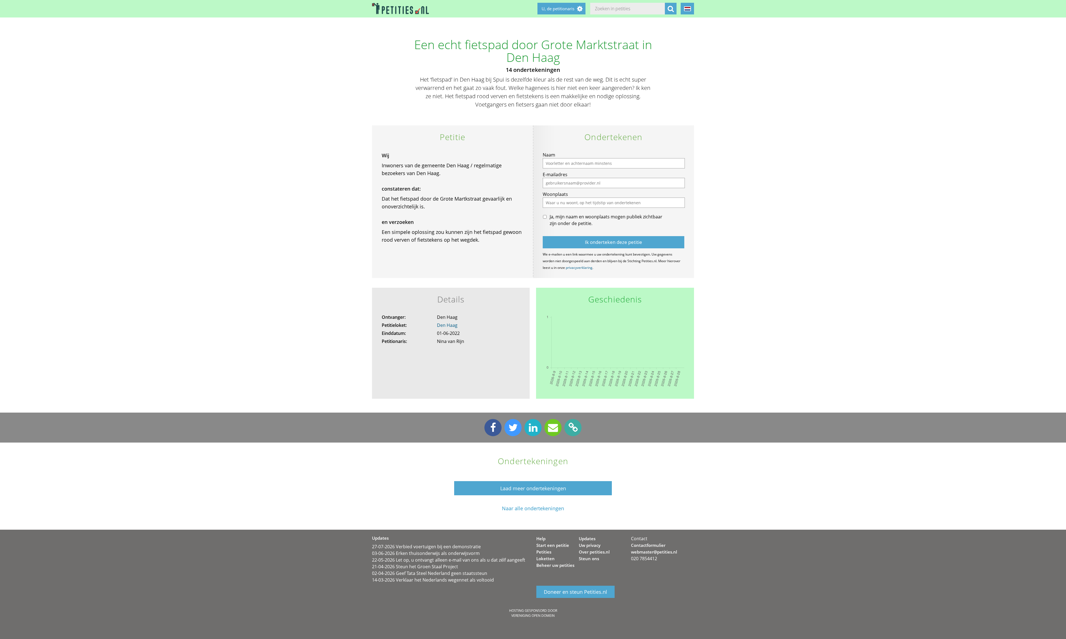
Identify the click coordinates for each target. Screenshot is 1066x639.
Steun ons (589, 558)
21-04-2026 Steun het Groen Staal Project (415, 567)
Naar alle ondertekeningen (533, 508)
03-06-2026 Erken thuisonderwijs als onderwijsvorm (426, 553)
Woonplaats (555, 194)
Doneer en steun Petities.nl (575, 592)
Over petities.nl (594, 552)
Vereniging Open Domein (533, 615)
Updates (587, 538)
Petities (543, 552)
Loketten (545, 558)
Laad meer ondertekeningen (533, 488)
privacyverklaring (579, 267)
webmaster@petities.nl (654, 552)
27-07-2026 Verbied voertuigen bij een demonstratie (426, 547)
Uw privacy (589, 545)
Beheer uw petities (555, 565)
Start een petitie (552, 545)
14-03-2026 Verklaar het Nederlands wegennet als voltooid (433, 580)
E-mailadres (555, 174)
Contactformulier (648, 545)
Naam (549, 155)
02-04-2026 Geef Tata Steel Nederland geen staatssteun (429, 573)
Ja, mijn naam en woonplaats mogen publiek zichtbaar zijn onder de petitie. (606, 220)
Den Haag (447, 325)
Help (540, 538)
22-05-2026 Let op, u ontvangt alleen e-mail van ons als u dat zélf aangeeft (448, 560)
